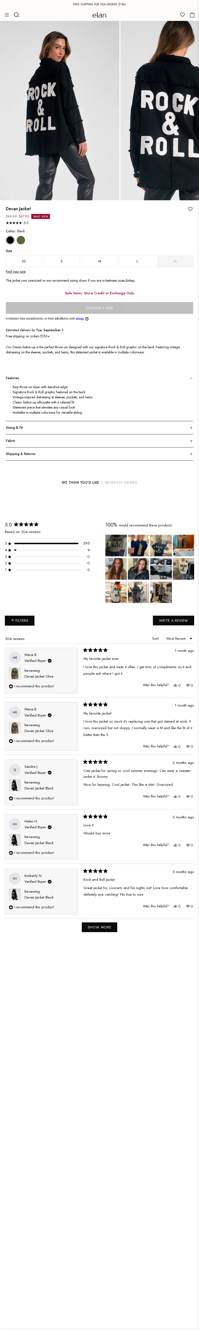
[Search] (16, 15)
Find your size (15, 271)
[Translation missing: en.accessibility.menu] (7, 15)
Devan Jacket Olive (39, 676)
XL (175, 261)
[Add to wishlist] (190, 209)
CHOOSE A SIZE (99, 308)
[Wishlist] (182, 15)
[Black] (10, 240)
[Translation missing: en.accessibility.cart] (192, 15)
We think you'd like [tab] (80, 482)
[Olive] (21, 240)
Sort (156, 638)
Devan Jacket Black (39, 788)
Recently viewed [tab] (121, 482)
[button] (47, 543)
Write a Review (175, 621)
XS (24, 261)
